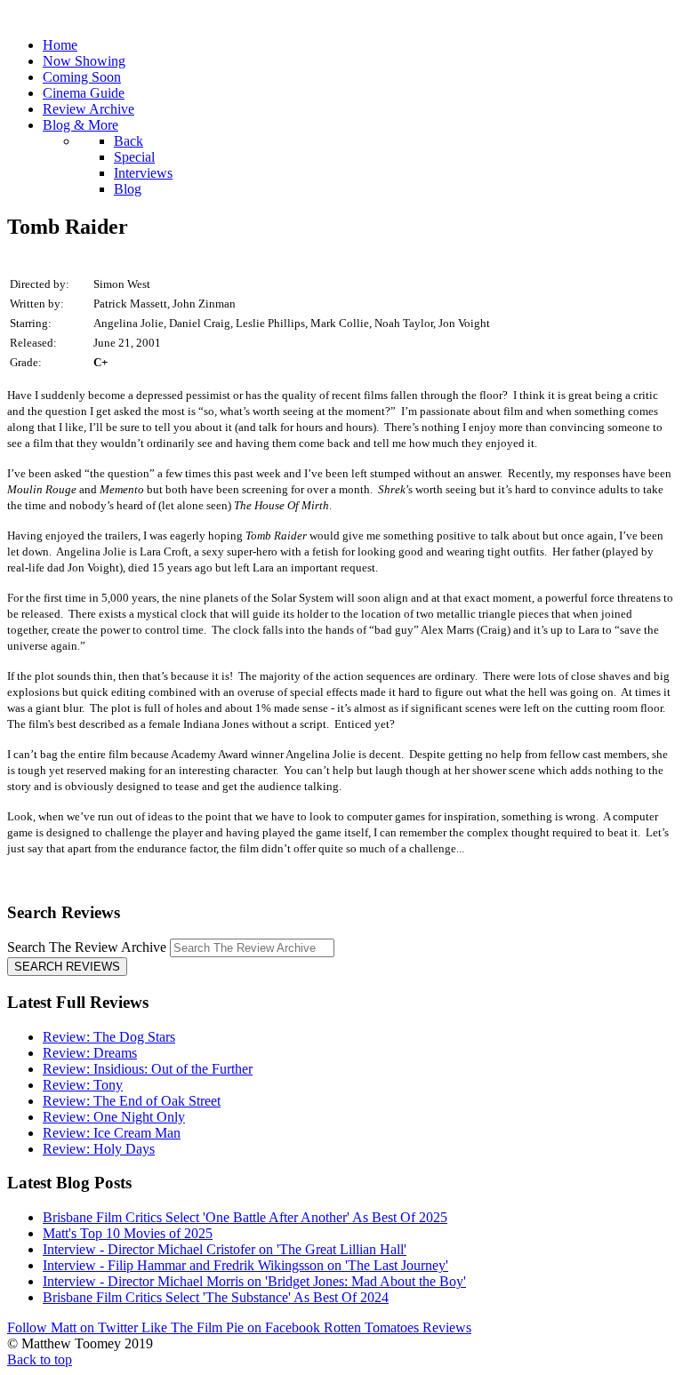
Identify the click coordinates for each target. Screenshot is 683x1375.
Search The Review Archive (86, 947)
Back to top (39, 1359)
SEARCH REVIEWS (67, 966)
